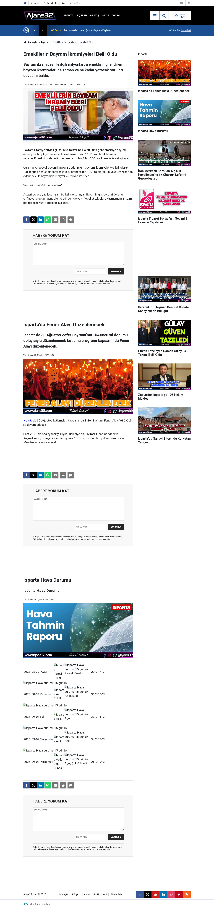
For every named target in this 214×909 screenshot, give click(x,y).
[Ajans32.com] (39, 15)
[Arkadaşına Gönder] (55, 219)
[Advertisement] (14, 83)
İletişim (86, 894)
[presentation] (35, 30)
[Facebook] (26, 219)
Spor (105, 15)
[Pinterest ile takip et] (179, 894)
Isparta (68, 15)
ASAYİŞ (94, 15)
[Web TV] (181, 3)
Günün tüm (180, 30)
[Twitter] (33, 219)
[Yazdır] (63, 219)
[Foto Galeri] (189, 3)
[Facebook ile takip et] (140, 894)
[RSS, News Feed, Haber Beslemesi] (187, 894)
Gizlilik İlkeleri (100, 894)
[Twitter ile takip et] (147, 894)
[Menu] (155, 16)
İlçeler (81, 15)
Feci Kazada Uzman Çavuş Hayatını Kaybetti (87, 30)
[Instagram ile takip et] (171, 894)
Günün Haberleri (51, 3)
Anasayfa (32, 42)
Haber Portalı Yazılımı (39, 904)
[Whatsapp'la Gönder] (47, 219)
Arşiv (64, 3)
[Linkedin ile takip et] (163, 894)
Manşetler (35, 3)
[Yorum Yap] (71, 219)
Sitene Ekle (75, 3)
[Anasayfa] (25, 3)
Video (116, 15)
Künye (75, 894)
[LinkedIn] (40, 219)
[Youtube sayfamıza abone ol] (155, 894)
